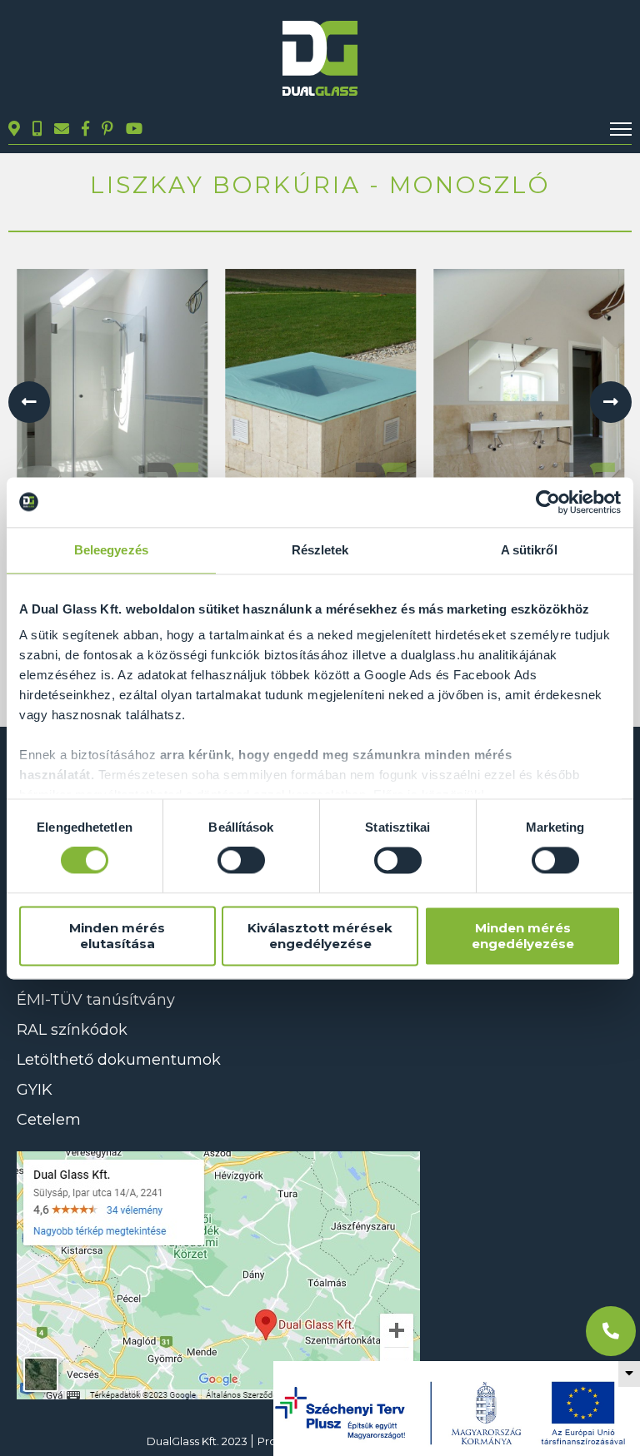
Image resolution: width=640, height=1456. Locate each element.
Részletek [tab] (320, 550)
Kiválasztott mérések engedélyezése (320, 936)
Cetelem (49, 1120)
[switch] (241, 860)
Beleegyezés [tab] (111, 550)
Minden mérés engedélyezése (523, 936)
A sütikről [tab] (529, 550)
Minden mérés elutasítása (117, 936)
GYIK (34, 1090)
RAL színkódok (72, 1030)
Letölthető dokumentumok (119, 1060)
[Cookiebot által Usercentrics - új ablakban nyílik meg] (548, 501)
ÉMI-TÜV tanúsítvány (96, 1000)
